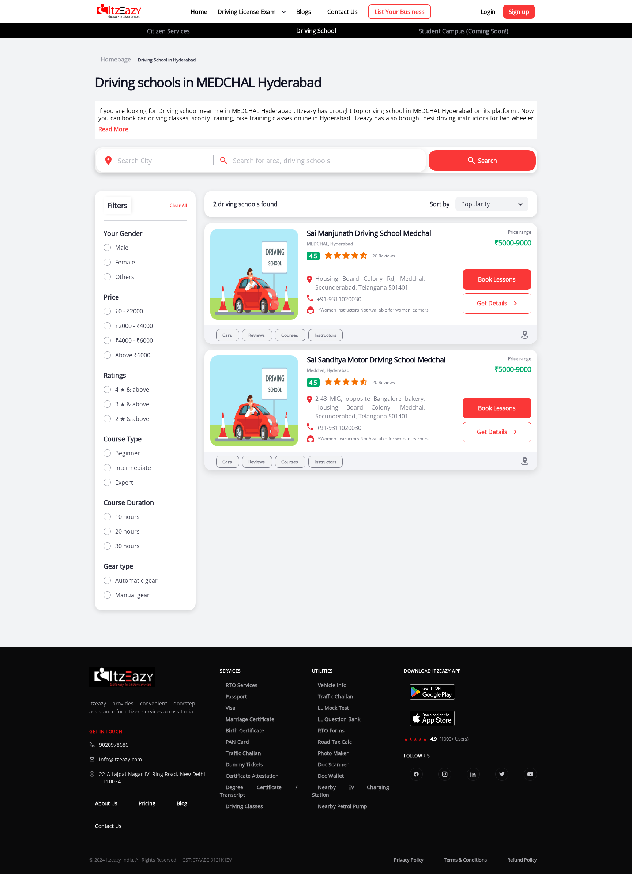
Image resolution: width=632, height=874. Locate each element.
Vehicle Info (332, 685)
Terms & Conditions (465, 860)
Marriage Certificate (250, 719)
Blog (182, 803)
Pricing (147, 803)
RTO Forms (331, 730)
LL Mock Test (333, 708)
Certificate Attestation (252, 776)
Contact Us (342, 12)
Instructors (325, 335)
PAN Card (237, 742)
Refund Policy (522, 860)
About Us (106, 803)
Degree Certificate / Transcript (258, 791)
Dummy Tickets (244, 764)
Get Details (493, 303)
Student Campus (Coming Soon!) (463, 31)
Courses (290, 335)
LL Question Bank (339, 719)
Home (199, 12)
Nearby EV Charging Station (350, 791)
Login (488, 12)
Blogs (303, 12)
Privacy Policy (409, 860)
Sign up (519, 12)
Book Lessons (497, 279)
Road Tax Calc (335, 742)
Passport (236, 696)
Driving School (316, 31)
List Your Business (400, 12)
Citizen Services (168, 31)
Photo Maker (333, 753)
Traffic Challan (243, 753)
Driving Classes (244, 806)
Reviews (257, 335)
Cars (227, 335)
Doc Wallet (331, 776)
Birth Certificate (245, 730)
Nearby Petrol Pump (342, 806)
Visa (231, 708)
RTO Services (241, 685)
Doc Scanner (333, 764)
